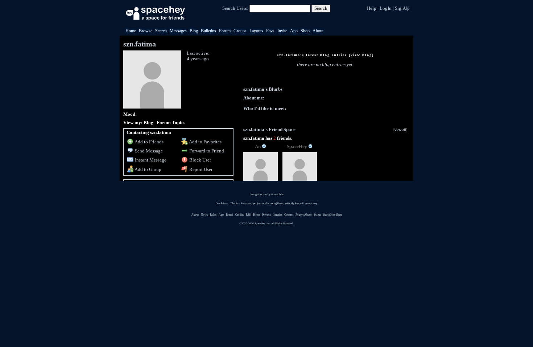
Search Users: (235, 8)
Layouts (256, 30)
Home (130, 30)
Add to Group (147, 169)
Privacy (266, 214)
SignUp (402, 8)
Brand (229, 214)
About (318, 30)
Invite (282, 30)
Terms (256, 214)
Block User (199, 160)
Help (371, 8)
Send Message (148, 151)
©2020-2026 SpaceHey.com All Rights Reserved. (266, 223)
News (204, 214)
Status (317, 214)
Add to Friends (149, 141)
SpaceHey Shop (332, 214)
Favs (270, 30)
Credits (239, 214)
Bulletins (208, 30)
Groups (240, 30)
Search (320, 8)
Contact (288, 214)
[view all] (400, 130)
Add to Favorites (205, 141)
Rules (213, 214)
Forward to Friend (206, 151)
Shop (305, 30)
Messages (178, 30)
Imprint (277, 214)
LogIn (386, 8)
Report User (200, 169)
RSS (248, 214)
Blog (194, 30)
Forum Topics (171, 122)
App (294, 30)
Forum (225, 30)
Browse (145, 30)
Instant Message (150, 160)
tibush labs (277, 194)
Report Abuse (304, 214)
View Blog (361, 55)
